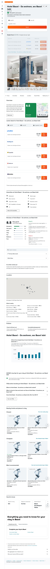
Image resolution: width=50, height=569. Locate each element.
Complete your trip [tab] (13, 524)
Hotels (14, 560)
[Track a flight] (2, 20)
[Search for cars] (2, 11)
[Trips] (2, 27)
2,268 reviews (18, 12)
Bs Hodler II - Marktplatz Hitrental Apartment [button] (16, 481)
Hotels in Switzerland (27, 560)
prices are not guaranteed (32, 545)
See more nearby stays (43, 411)
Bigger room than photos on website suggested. (36, 238)
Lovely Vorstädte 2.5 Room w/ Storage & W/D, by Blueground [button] (17, 456)
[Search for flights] (2, 6)
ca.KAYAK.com (8, 560)
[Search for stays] (2, 8)
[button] (2, 2)
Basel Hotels (42, 560)
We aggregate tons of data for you (15, 551)
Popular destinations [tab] (23, 524)
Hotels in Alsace (35, 560)
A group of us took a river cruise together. (38, 224)
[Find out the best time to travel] (2, 23)
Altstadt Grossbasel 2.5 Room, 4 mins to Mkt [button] (37, 454)
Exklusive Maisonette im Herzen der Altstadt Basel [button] (37, 428)
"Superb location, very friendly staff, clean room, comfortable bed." (38, 231)
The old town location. (35, 244)
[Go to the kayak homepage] (9, 2)
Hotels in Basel (30, 532)
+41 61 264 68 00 (11, 16)
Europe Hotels (19, 560)
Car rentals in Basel (13, 532)
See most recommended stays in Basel (40, 465)
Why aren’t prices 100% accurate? (15, 554)
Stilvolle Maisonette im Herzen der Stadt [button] (15, 427)
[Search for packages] (2, 14)
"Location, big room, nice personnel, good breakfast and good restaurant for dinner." (38, 228)
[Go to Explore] (2, 18)
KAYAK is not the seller (13, 549)
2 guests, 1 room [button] (12, 23)
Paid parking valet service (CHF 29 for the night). (37, 241)
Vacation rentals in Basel (14, 534)
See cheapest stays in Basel (42, 438)
